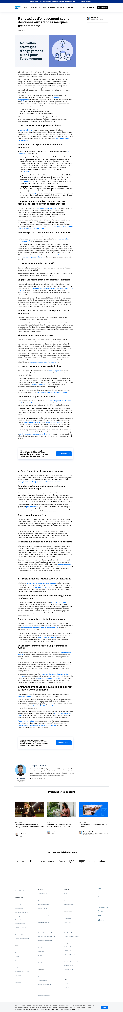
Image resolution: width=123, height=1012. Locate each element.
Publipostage (18, 975)
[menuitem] (84, 7)
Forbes (27, 181)
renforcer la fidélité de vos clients (43, 706)
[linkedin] (103, 900)
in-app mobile (29, 422)
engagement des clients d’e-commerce (43, 362)
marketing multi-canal (58, 401)
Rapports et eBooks (68, 897)
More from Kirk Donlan (36, 778)
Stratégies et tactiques (20, 923)
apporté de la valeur (58, 602)
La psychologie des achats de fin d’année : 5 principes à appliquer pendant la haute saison (29, 826)
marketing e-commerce (26, 696)
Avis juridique (67, 990)
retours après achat (65, 564)
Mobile (16, 967)
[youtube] (103, 896)
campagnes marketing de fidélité (48, 678)
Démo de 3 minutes (42, 962)
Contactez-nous (41, 959)
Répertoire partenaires (43, 976)
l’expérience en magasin (54, 422)
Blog (65, 900)
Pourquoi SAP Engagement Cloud (45, 932)
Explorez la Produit (19, 890)
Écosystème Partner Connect (44, 973)
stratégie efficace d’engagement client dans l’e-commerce (39, 482)
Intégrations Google (42, 991)
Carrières (40, 955)
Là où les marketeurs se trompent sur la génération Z (93, 825)
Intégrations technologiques (21, 931)
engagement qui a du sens (46, 208)
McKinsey (27, 171)
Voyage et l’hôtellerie (43, 908)
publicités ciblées (32, 507)
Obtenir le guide (63, 742)
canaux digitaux (55, 371)
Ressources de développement (45, 984)
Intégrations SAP (42, 988)
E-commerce (41, 900)
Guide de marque (68, 973)
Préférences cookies (68, 965)
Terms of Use (67, 958)
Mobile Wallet (18, 963)
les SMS (38, 422)
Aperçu (65, 893)
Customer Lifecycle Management (71, 936)
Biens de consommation (43, 904)
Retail (39, 897)
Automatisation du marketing (22, 912)
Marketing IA (18, 904)
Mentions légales (68, 946)
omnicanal (28, 403)
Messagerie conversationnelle (22, 971)
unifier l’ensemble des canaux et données (35, 434)
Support (40, 947)
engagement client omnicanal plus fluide (52, 392)
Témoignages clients (43, 922)
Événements (41, 951)
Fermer (104, 1007)
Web (16, 952)
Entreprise (51, 7)
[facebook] (103, 892)
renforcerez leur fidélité (47, 637)
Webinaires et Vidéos (68, 904)
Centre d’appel (18, 982)
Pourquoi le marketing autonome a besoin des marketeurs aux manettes (60, 825)
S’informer (69, 7)
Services (40, 944)
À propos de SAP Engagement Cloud (46, 936)
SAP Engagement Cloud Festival (71, 914)
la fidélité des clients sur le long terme (41, 583)
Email (16, 948)
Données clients (18, 901)
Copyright (66, 983)
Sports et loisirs (41, 912)
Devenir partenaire (42, 980)
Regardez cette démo (26, 721)
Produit (26, 7)
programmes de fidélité (43, 587)
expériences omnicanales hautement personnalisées (37, 725)
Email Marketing (67, 918)
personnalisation (26, 130)
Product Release (67, 922)
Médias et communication (44, 915)
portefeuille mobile (39, 385)
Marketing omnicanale (20, 916)
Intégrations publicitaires (44, 995)
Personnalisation (19, 908)
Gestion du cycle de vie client (22, 938)
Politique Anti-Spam (68, 969)
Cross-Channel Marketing (21, 934)
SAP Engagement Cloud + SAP (45, 940)
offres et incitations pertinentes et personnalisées (39, 628)
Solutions (34, 7)
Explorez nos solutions (43, 893)
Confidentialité (67, 950)
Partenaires (60, 7)
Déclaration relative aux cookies (71, 961)
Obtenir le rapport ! (86, 1)
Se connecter (90, 7)
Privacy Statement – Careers (70, 954)
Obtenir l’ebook (63, 453)
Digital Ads (17, 956)
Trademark (66, 987)
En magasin (17, 978)
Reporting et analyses (20, 919)
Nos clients (42, 7)
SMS (16, 960)
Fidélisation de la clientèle (21, 927)
